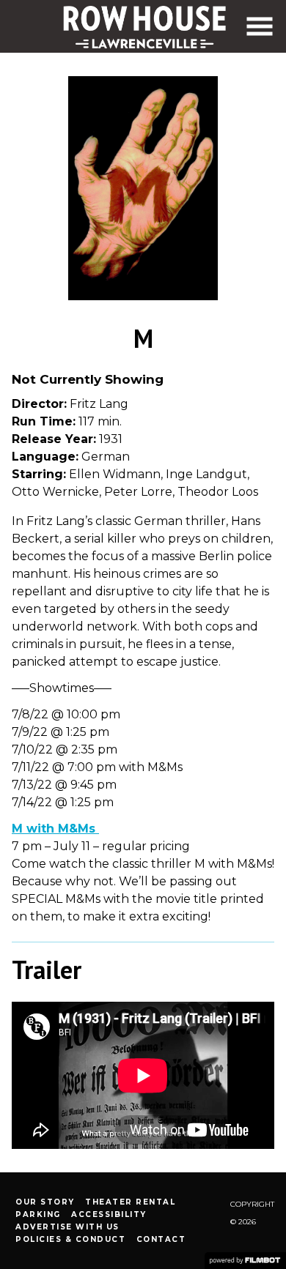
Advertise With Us (67, 1227)
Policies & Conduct (70, 1239)
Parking (38, 1214)
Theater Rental (130, 1202)
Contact (161, 1239)
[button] (259, 26)
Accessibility (109, 1214)
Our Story (45, 1202)
